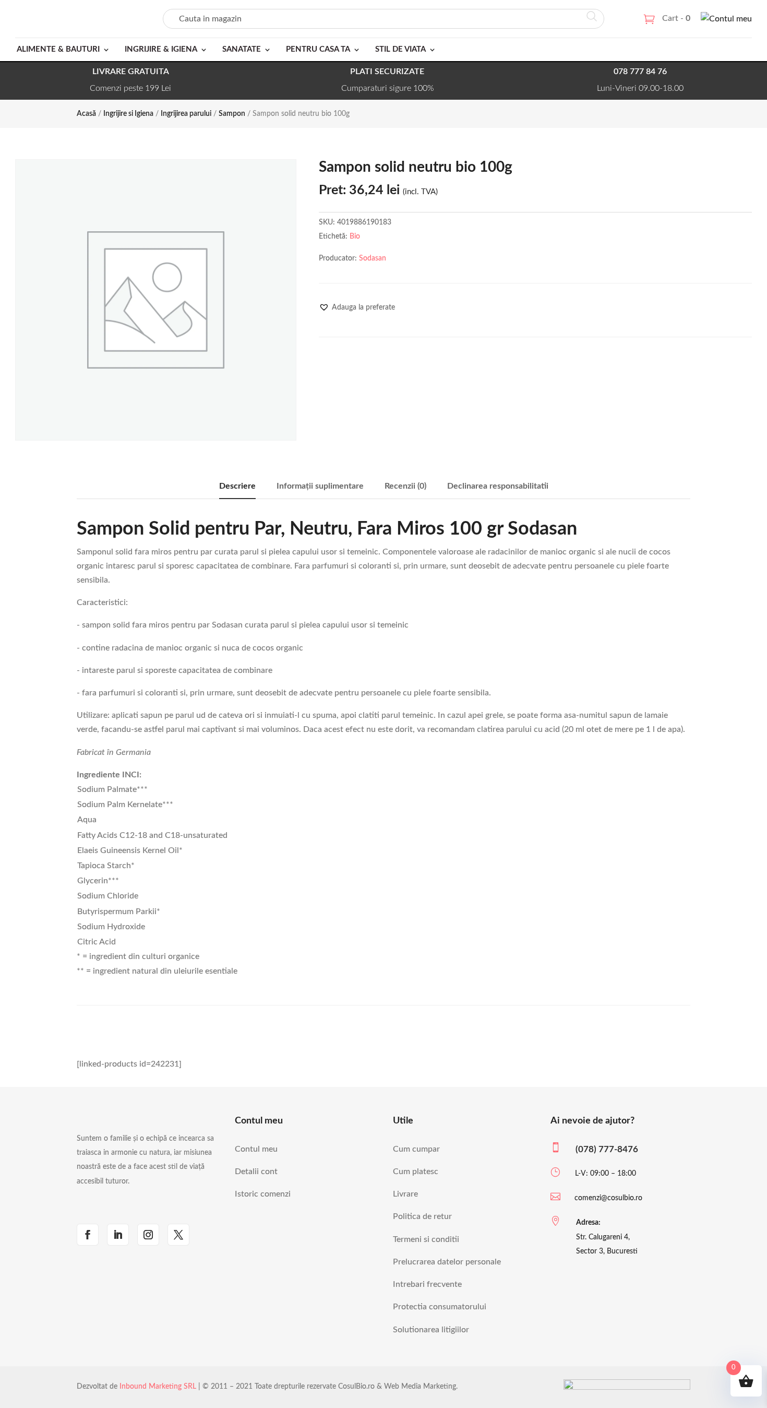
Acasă (86, 113)
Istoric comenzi (263, 1194)
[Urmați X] (178, 1235)
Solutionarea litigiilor (431, 1330)
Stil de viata (400, 49)
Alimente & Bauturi (58, 49)
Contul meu (256, 1149)
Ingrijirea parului (186, 113)
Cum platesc (415, 1171)
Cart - (676, 18)
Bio (355, 236)
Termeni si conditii (426, 1239)
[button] (357, 307)
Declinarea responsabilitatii (497, 486)
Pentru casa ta (318, 49)
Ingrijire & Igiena (161, 49)
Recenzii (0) (405, 486)
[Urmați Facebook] (88, 1235)
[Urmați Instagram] (148, 1235)
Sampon (232, 113)
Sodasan (372, 258)
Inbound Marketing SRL (157, 1386)
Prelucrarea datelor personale (447, 1262)
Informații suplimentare (320, 486)
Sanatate (241, 49)
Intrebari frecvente (427, 1284)
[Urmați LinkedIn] (118, 1235)
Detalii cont (256, 1171)
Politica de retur (422, 1216)
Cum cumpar (416, 1149)
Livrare (405, 1194)
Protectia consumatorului (439, 1307)
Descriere (237, 486)
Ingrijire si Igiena (128, 113)
